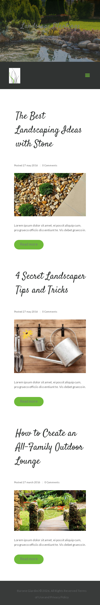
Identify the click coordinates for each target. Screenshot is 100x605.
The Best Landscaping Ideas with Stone (49, 130)
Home (31, 36)
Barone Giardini (28, 591)
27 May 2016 (30, 165)
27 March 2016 (31, 482)
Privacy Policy (59, 597)
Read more (29, 244)
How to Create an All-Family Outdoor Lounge (49, 447)
